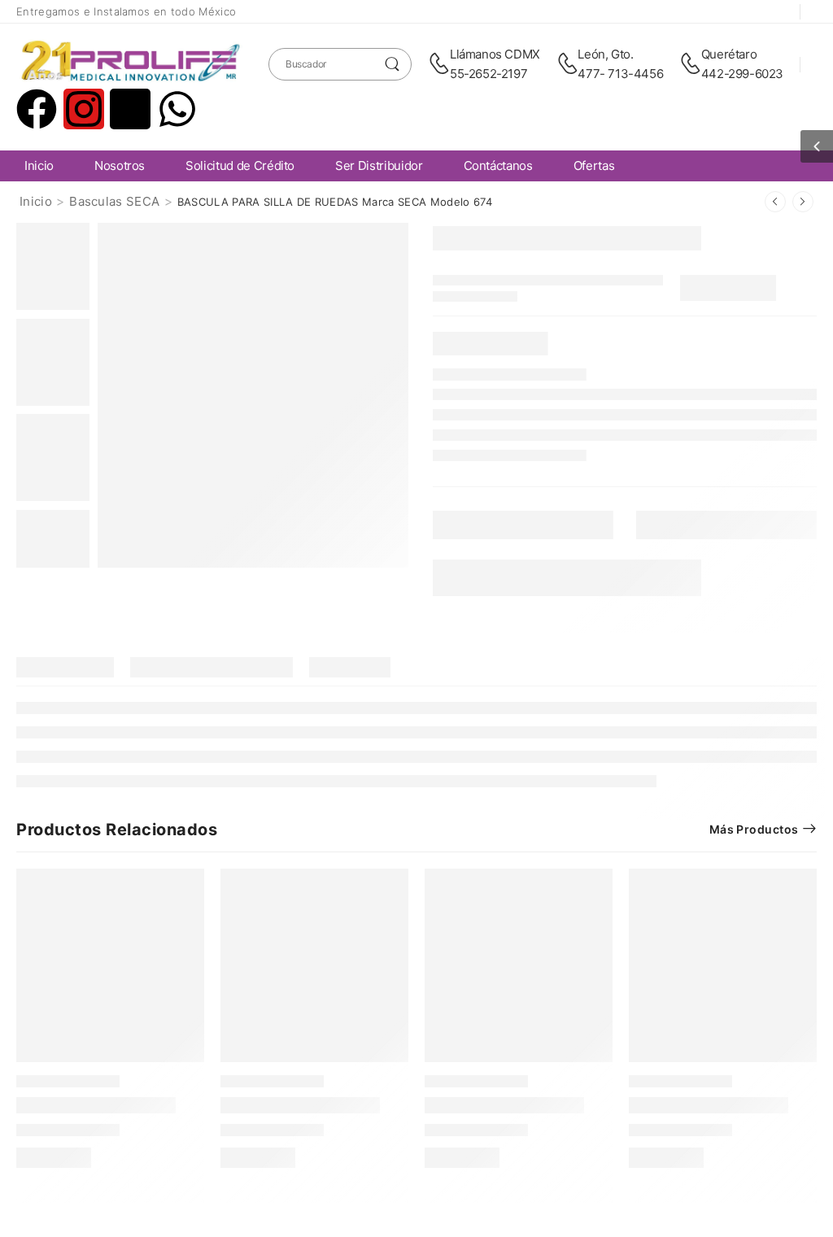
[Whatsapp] (177, 109)
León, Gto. (605, 54)
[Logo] (130, 64)
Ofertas (594, 165)
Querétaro (729, 54)
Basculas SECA (114, 201)
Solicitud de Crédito (239, 165)
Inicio (39, 165)
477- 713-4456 (620, 73)
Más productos (754, 829)
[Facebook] (36, 109)
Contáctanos (498, 165)
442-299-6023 (742, 73)
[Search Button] (391, 64)
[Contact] (439, 64)
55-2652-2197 (488, 73)
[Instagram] (83, 109)
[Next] (803, 201)
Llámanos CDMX (495, 54)
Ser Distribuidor (378, 165)
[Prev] (775, 201)
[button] (816, 146)
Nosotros (119, 165)
